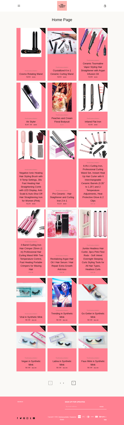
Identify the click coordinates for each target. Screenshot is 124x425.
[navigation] (18, 5)
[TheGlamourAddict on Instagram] (27, 418)
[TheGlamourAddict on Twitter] (21, 418)
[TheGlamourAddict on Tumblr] (31, 418)
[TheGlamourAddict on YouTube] (34, 418)
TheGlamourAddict (63, 417)
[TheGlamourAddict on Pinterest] (24, 418)
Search (20, 401)
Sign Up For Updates (75, 402)
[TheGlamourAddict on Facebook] (17, 418)
